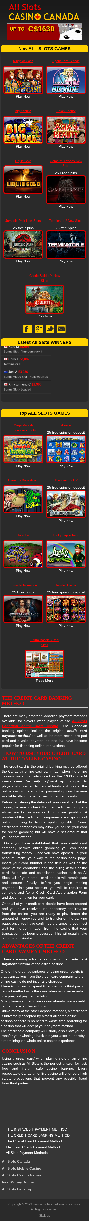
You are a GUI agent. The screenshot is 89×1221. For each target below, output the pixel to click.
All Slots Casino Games (22, 1175)
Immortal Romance (23, 585)
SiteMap (44, 1215)
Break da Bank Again (23, 480)
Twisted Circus (65, 585)
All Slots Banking (16, 1189)
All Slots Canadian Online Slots (44, 12)
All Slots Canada (16, 1161)
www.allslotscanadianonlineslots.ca (57, 1204)
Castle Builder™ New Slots (44, 278)
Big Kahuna (23, 111)
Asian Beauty (66, 111)
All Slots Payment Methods (27, 1153)
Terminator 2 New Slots (66, 221)
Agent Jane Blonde (66, 61)
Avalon (66, 425)
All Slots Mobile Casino (21, 1168)
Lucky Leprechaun (66, 535)
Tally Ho (23, 535)
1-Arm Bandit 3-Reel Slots (44, 642)
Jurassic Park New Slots (23, 221)
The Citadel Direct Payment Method (34, 1141)
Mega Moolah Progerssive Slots (23, 427)
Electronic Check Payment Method (33, 1147)
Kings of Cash (23, 61)
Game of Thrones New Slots (66, 163)
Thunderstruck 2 (66, 480)
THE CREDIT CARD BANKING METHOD (38, 1135)
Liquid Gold (23, 161)
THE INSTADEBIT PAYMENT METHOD (36, 1129)
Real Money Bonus (18, 1182)
